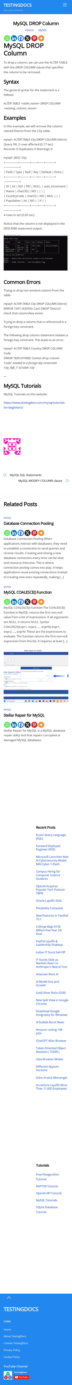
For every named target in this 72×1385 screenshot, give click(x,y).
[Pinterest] (34, 38)
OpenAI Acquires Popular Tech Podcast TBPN (50, 889)
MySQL (42, 30)
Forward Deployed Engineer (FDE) (48, 847)
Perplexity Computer (50, 908)
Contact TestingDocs (16, 1343)
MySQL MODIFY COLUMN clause (40, 481)
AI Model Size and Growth (47, 983)
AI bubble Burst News (50, 1022)
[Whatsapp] (7, 38)
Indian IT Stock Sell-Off (50, 952)
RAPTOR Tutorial (47, 1186)
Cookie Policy (12, 1357)
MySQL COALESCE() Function (28, 592)
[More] (41, 38)
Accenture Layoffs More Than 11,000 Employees (51, 1087)
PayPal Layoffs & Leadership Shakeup (49, 943)
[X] (27, 38)
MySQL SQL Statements (26, 475)
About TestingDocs (15, 1336)
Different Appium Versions (47, 1068)
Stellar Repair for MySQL (24, 715)
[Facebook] (21, 38)
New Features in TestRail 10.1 (52, 917)
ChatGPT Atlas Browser (51, 1041)
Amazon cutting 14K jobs (49, 1031)
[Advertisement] (20, 773)
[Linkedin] (14, 38)
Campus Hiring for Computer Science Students (48, 875)
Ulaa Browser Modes (49, 1059)
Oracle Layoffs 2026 (49, 901)
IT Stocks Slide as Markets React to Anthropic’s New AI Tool (51, 963)
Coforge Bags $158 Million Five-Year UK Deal (49, 930)
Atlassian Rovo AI (47, 974)
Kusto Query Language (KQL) (51, 836)
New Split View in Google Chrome (52, 1002)
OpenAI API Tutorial (49, 1193)
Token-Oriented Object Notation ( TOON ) (51, 1050)
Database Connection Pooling (28, 523)
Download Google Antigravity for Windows (51, 1013)
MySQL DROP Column (36, 23)
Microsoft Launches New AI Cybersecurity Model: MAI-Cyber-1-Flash (52, 860)
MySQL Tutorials (46, 1200)
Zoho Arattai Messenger (52, 1078)
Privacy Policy (12, 1350)
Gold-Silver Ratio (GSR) (51, 993)
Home (7, 1329)
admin (29, 30)
